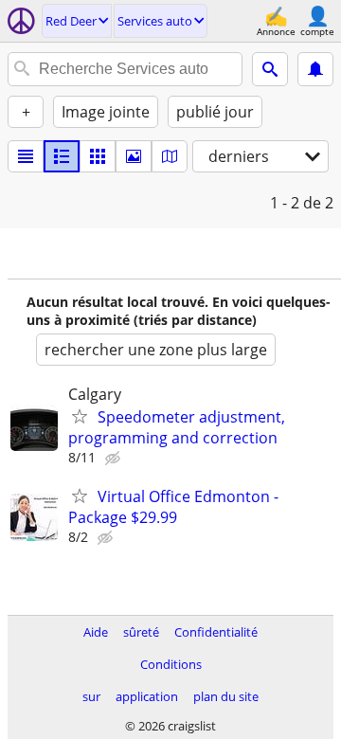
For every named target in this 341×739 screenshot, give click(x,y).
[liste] (26, 156)
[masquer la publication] (114, 458)
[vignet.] (62, 156)
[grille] (98, 156)
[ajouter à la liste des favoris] (79, 416)
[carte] (170, 156)
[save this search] (315, 69)
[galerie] (134, 156)
